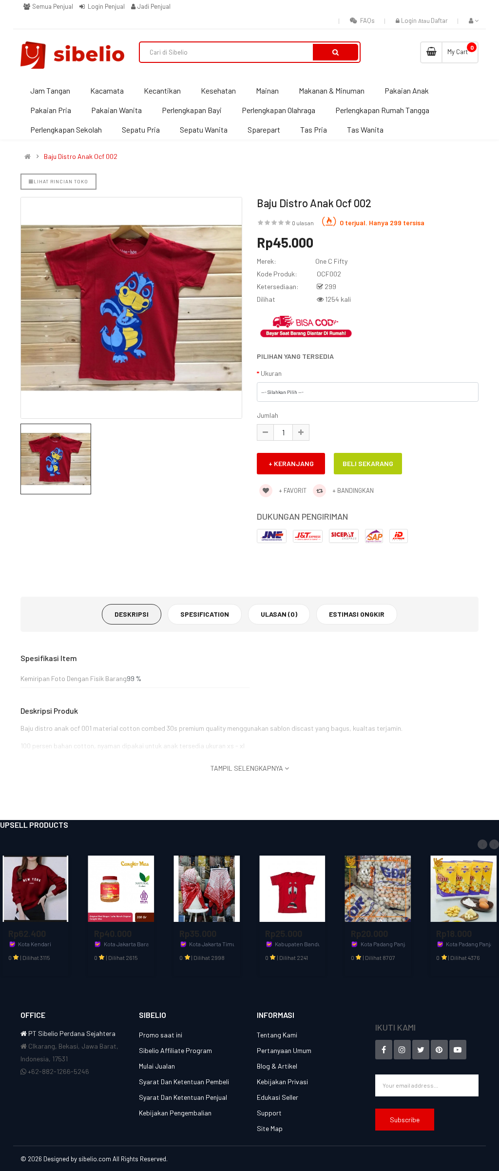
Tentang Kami (277, 1035)
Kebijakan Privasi (282, 1081)
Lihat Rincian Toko (61, 181)
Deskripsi (132, 614)
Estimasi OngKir (356, 614)
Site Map (270, 1128)
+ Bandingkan (352, 490)
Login (409, 20)
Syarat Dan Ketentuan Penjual (183, 1097)
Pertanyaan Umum (284, 1050)
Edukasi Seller (277, 1097)
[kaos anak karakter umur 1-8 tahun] (292, 888)
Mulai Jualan (157, 1066)
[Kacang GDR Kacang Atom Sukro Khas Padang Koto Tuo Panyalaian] (378, 888)
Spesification (204, 614)
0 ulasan (303, 222)
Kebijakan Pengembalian (175, 1113)
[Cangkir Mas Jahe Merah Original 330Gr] (121, 888)
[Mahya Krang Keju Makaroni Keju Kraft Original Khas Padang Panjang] (463, 888)
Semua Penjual (52, 6)
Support (269, 1113)
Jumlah (267, 415)
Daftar (439, 20)
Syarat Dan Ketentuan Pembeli (184, 1081)
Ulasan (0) (279, 614)
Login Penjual (105, 6)
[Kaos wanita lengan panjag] (35, 888)
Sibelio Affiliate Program (175, 1050)
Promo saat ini (160, 1035)
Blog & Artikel (277, 1066)
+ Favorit (292, 490)
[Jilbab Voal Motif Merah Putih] (206, 888)
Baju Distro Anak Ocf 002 (80, 156)
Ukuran (271, 373)
